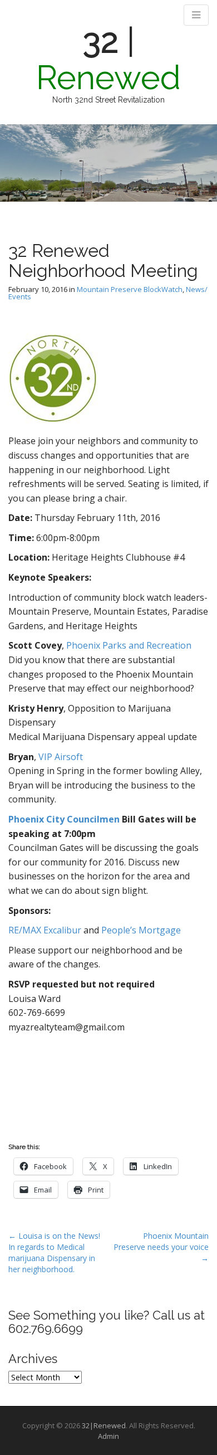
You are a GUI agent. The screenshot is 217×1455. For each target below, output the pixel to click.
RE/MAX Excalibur (44, 930)
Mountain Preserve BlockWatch (130, 289)
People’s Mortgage (141, 930)
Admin (108, 1436)
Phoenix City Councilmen (64, 819)
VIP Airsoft (60, 757)
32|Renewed (104, 1425)
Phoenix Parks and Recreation (128, 645)
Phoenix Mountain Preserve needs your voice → (161, 1246)
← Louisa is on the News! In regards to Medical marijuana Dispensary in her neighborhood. (54, 1252)
